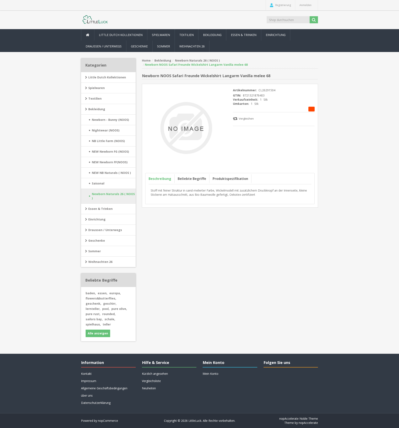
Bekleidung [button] (212, 35)
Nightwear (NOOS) (105, 130)
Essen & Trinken (100, 209)
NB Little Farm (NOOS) (108, 141)
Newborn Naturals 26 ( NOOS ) (113, 196)
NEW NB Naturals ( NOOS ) (111, 173)
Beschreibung (160, 178)
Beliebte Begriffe (192, 178)
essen (102, 293)
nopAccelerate (308, 423)
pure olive (119, 309)
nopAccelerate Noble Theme (298, 419)
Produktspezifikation (230, 178)
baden (91, 293)
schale (110, 319)
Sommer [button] (163, 46)
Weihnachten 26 (192, 46)
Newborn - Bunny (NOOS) (110, 120)
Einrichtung (97, 219)
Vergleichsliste (151, 381)
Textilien (95, 98)
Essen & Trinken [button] (243, 35)
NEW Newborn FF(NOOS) (110, 162)
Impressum (88, 381)
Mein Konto (210, 374)
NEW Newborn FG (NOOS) (110, 151)
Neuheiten (149, 388)
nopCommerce (108, 421)
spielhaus (93, 324)
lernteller (93, 309)
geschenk (93, 304)
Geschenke (139, 46)
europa (115, 293)
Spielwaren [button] (161, 35)
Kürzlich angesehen (155, 374)
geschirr (109, 304)
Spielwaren (96, 88)
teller (107, 324)
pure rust (93, 314)
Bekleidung (96, 109)
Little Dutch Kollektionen (107, 77)
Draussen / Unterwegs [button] (104, 46)
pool (106, 309)
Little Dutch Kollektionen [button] (121, 35)
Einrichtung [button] (276, 35)
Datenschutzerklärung (96, 403)
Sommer (94, 251)
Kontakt (86, 374)
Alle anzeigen (98, 333)
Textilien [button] (186, 35)
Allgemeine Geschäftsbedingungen (104, 388)
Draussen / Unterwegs (105, 230)
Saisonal (98, 183)
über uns (87, 395)
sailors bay (94, 319)
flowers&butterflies (101, 298)
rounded (109, 314)
